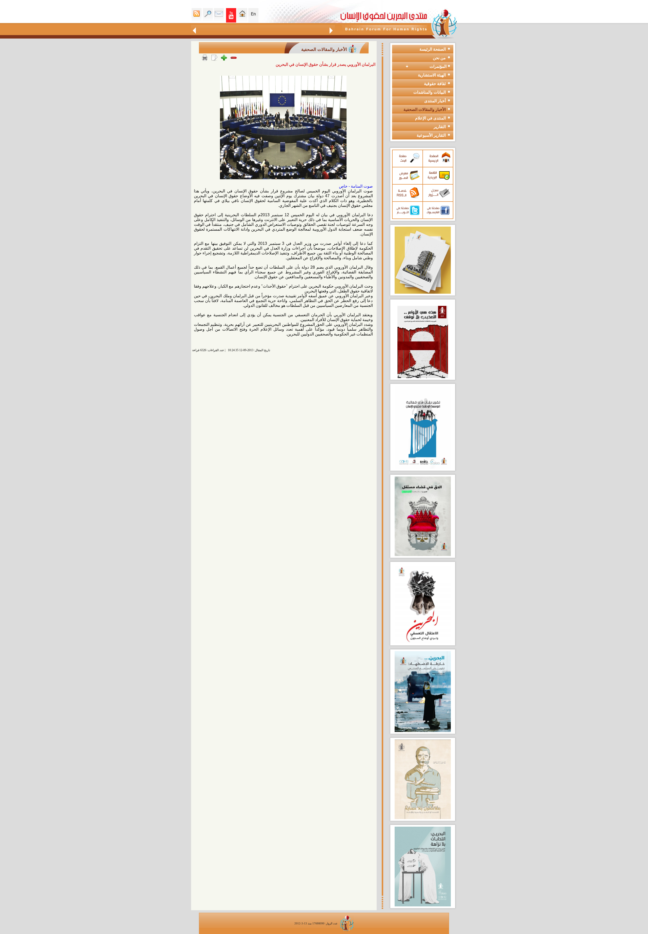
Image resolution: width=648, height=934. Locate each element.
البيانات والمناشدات (429, 92)
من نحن (439, 58)
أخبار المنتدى (435, 101)
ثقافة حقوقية (435, 84)
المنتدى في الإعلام (430, 118)
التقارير (440, 127)
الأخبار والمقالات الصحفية (424, 109)
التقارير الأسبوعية (431, 135)
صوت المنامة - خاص (356, 186)
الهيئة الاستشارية (432, 75)
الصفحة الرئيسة (432, 49)
